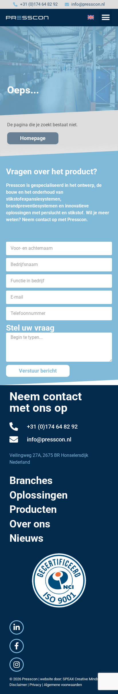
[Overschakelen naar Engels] (91, 17)
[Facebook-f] (16, 646)
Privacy (35, 685)
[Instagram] (16, 664)
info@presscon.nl (49, 439)
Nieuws (26, 538)
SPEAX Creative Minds (81, 679)
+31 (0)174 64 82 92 (52, 426)
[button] (105, 17)
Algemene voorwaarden (63, 685)
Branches (31, 481)
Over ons (29, 524)
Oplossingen (38, 495)
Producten (33, 509)
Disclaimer (18, 685)
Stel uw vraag (30, 328)
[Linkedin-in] (16, 627)
